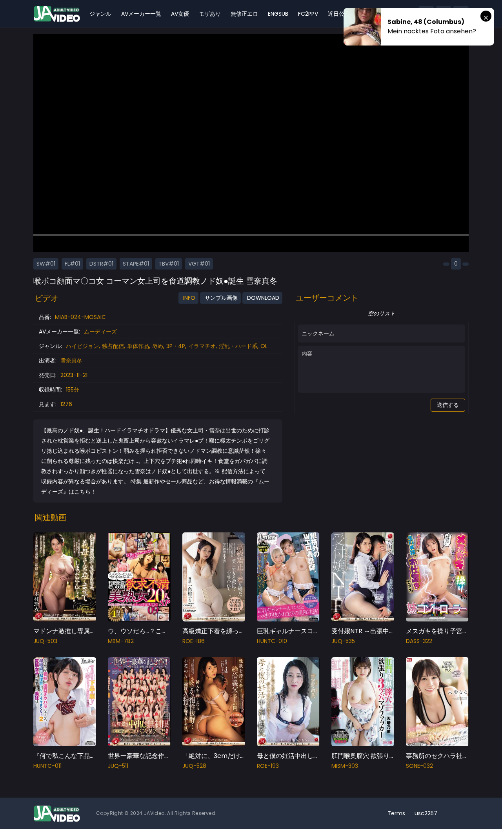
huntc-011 (47, 766)
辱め (157, 346)
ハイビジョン (82, 346)
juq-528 (194, 766)
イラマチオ (202, 346)
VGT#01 (199, 264)
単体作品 (138, 346)
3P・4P (175, 346)
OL (263, 346)
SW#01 (45, 264)
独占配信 (113, 346)
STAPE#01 (136, 264)
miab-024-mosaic (80, 317)
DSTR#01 (101, 264)
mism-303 (344, 766)
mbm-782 (121, 641)
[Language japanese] (448, 813)
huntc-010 (272, 641)
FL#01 (72, 264)
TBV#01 (168, 264)
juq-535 (343, 641)
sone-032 (419, 766)
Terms (396, 813)
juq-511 (118, 766)
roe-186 (193, 641)
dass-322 (419, 641)
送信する (448, 405)
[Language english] (461, 813)
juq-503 (45, 641)
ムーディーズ (100, 331)
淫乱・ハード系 (238, 346)
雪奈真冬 (71, 360)
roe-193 (268, 766)
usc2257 (426, 813)
